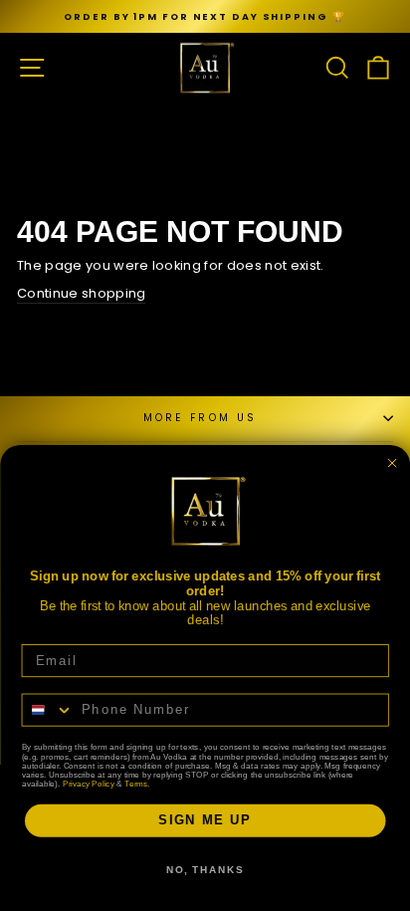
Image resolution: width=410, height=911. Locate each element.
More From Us (200, 417)
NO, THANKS (205, 870)
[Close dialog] (392, 463)
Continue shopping (81, 294)
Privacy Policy (88, 783)
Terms (135, 783)
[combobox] (47, 709)
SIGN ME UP (205, 820)
